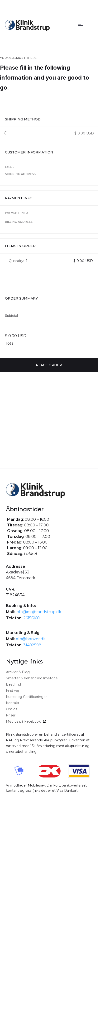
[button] (80, 25)
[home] (27, 25)
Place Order (49, 365)
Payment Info (16, 213)
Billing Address (19, 222)
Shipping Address (20, 174)
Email (9, 167)
